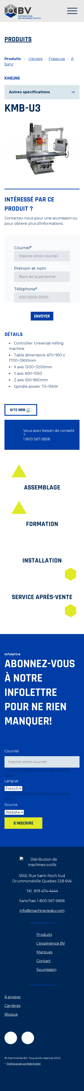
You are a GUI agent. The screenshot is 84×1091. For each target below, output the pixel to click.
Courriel (11, 751)
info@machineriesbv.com (42, 911)
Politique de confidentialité (24, 1063)
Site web (18, 409)
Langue (11, 781)
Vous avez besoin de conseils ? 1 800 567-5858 (48, 435)
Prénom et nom (30, 268)
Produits (44, 935)
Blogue (11, 1014)
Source (10, 805)
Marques (44, 952)
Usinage (35, 59)
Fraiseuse (57, 59)
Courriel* (23, 247)
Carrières (12, 1006)
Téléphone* (25, 289)
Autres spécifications (29, 92)
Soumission (46, 970)
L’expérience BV (51, 943)
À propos (12, 997)
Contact (44, 961)
